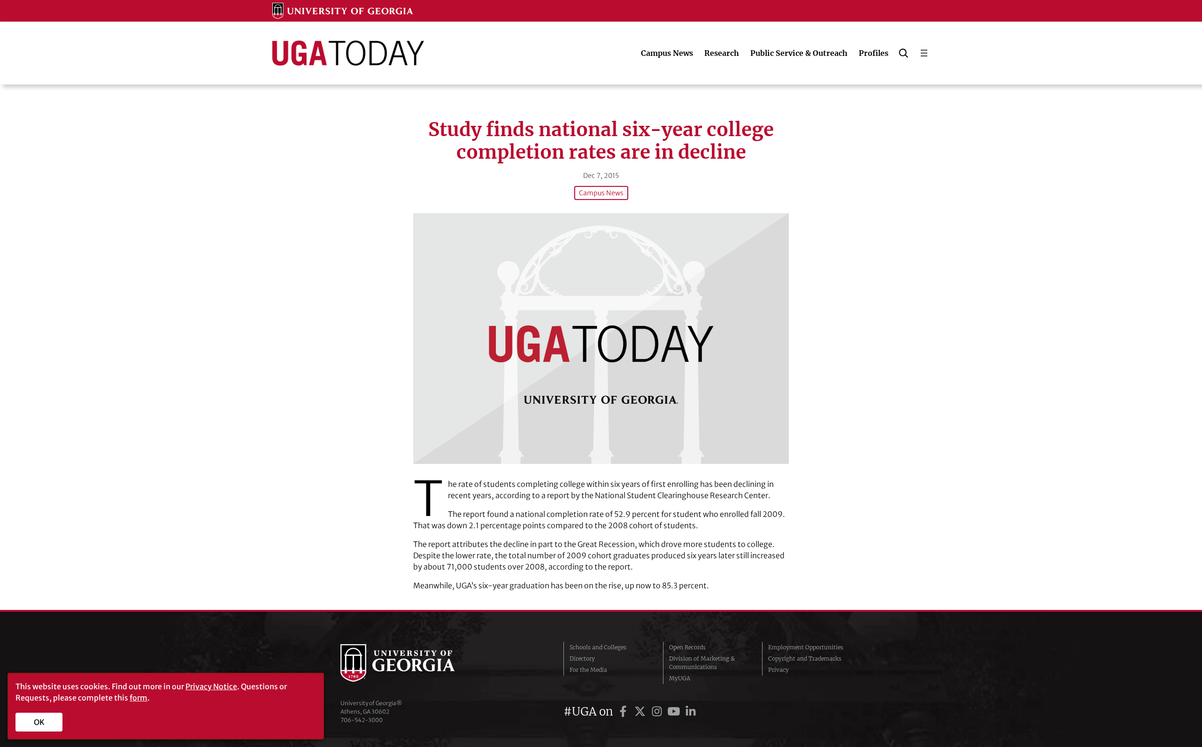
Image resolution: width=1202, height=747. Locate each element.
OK (39, 722)
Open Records (687, 647)
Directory (582, 658)
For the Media (588, 669)
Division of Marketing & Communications (702, 662)
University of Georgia (410, 663)
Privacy (778, 669)
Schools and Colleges (598, 647)
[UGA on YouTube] (675, 711)
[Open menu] (924, 53)
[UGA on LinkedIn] (691, 711)
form (138, 697)
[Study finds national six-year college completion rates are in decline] (601, 338)
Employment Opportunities (805, 647)
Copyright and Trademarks (804, 658)
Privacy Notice (211, 686)
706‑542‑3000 (361, 720)
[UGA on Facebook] (624, 711)
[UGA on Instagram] (658, 711)
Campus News (601, 193)
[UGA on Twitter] (641, 711)
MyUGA (679, 678)
